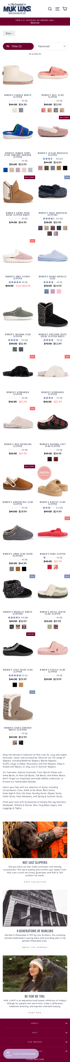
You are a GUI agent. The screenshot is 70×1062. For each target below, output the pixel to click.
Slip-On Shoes (50, 772)
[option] (35, 21)
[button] (9, 33)
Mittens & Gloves (23, 805)
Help (35, 1032)
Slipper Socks (54, 793)
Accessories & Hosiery (36, 802)
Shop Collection (35, 882)
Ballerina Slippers (31, 760)
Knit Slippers (49, 763)
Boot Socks (49, 790)
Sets (35, 805)
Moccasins (32, 763)
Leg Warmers (59, 802)
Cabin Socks (9, 796)
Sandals (32, 781)
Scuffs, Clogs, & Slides (14, 763)
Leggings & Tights (12, 808)
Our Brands (35, 1042)
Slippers (7, 760)
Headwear (8, 805)
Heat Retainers (24, 796)
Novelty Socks (39, 793)
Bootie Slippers (48, 760)
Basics (18, 766)
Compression (9, 790)
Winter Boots (58, 775)
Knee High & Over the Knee (17, 793)
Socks (45, 787)
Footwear (31, 772)
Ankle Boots (9, 775)
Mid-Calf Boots (26, 775)
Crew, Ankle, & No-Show (29, 790)
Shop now (35, 1013)
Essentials (25, 778)
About (35, 1023)
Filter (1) (16, 46)
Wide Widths (41, 778)
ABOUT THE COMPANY (35, 947)
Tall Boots (41, 775)
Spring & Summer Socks (50, 796)
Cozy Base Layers (48, 805)
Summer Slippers (47, 766)
